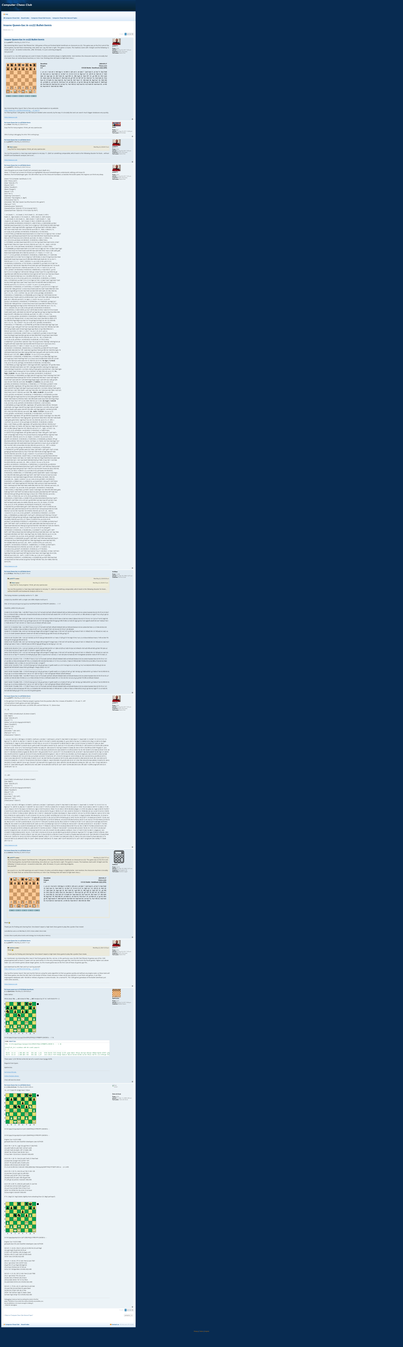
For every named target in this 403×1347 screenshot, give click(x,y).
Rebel (11, 147)
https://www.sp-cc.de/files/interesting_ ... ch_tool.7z (21, 110)
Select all (12, 1041)
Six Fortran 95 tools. (10, 1072)
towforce (12, 948)
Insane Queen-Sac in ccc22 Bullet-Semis (27, 25)
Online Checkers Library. (11, 1076)
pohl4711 (12, 578)
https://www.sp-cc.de (10, 117)
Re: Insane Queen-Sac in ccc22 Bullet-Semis (17, 122)
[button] (132, 34)
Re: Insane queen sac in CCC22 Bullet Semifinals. (19, 989)
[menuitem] (5, 14)
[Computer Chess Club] (16, 5)
